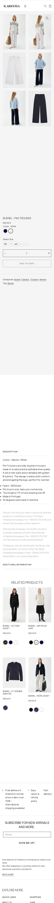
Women (42, 279)
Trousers (34, 279)
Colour (6, 226)
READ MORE (8, 874)
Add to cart (27, 263)
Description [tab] (10, 451)
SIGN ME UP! (27, 842)
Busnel (17, 279)
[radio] (5, 231)
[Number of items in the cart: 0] (50, 6)
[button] (47, 18)
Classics (25, 279)
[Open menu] (25, 6)
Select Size (8, 239)
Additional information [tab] (17, 564)
